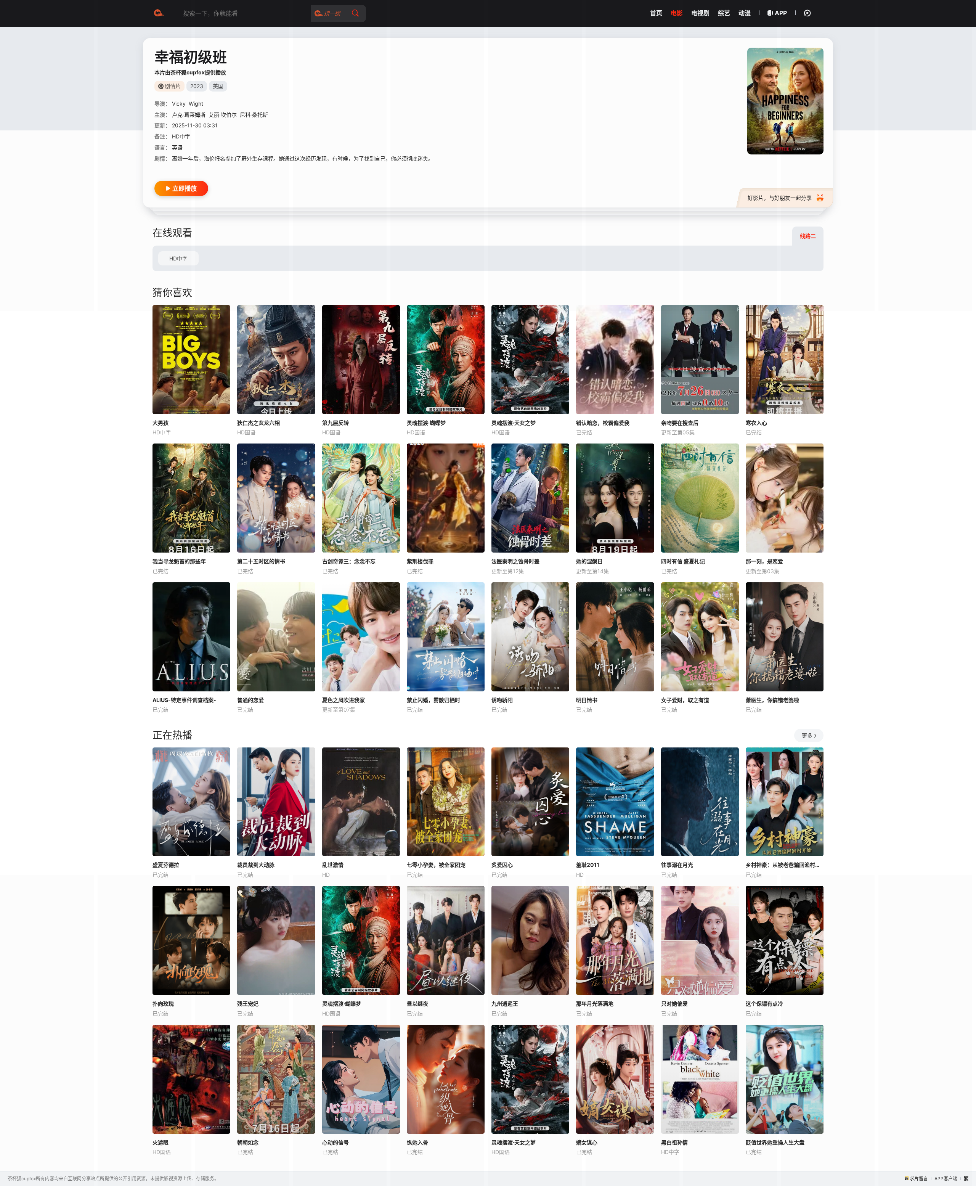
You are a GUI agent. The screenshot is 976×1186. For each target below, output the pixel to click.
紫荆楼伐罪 (420, 561)
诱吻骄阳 (502, 700)
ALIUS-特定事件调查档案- (184, 700)
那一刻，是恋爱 (764, 561)
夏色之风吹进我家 (343, 700)
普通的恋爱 (250, 700)
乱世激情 (333, 864)
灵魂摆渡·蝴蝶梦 (426, 422)
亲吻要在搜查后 (679, 422)
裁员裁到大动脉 (255, 864)
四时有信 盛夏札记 (683, 561)
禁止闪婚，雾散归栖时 (433, 700)
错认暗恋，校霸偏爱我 (602, 422)
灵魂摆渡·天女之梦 (513, 422)
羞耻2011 (587, 864)
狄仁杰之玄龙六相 (258, 422)
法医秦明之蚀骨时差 (515, 561)
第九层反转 (335, 422)
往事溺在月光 (677, 864)
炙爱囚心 (502, 864)
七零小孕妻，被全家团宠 (436, 864)
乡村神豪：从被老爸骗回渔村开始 (785, 864)
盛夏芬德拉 (165, 864)
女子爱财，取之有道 (685, 700)
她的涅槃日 (589, 561)
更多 (807, 735)
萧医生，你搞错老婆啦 (772, 700)
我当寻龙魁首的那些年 (179, 561)
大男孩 (160, 422)
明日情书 (586, 700)
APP (781, 13)
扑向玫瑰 (163, 1003)
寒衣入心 (756, 422)
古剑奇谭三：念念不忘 (349, 561)
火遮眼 (160, 1142)
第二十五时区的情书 (261, 561)
